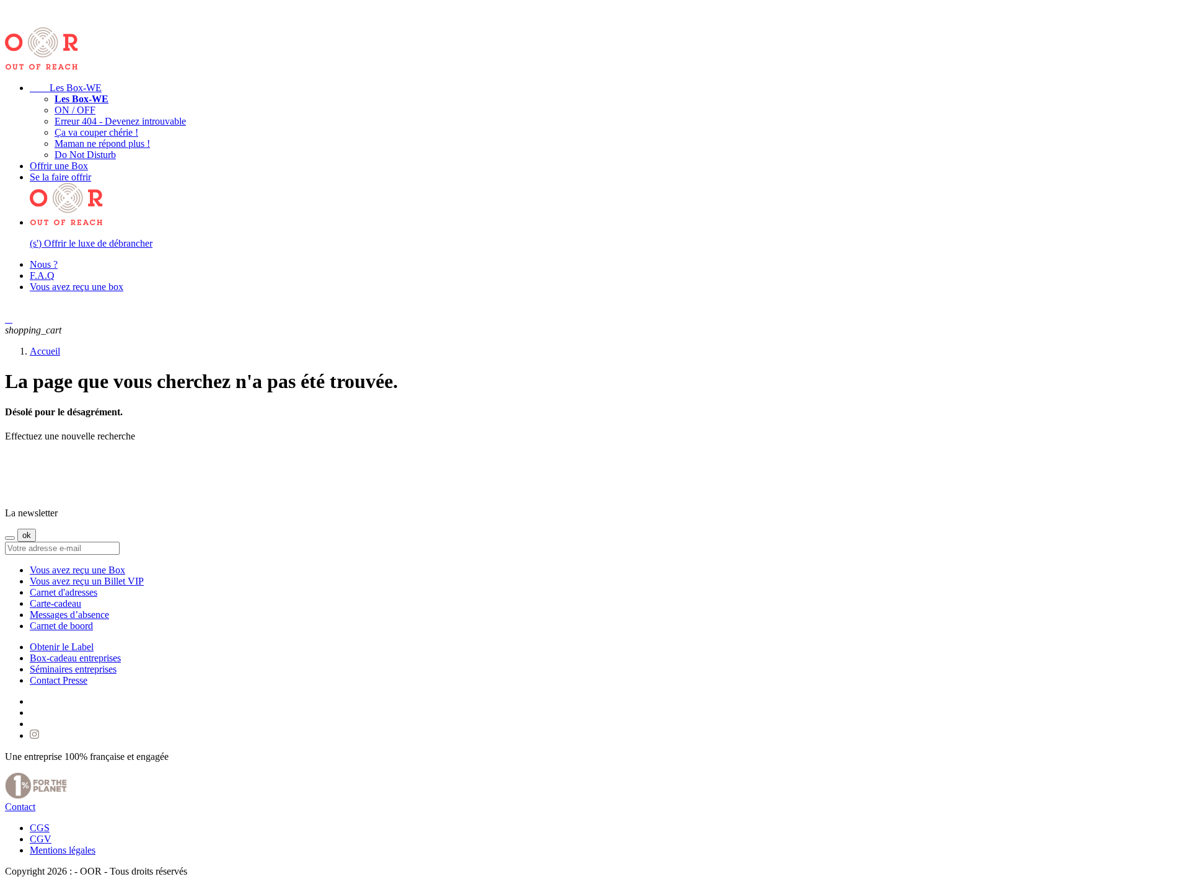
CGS (40, 828)
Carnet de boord (61, 625)
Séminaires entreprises (73, 669)
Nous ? (44, 264)
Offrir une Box (59, 166)
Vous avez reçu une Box (77, 570)
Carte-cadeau (55, 603)
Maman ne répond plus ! (102, 143)
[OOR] (42, 492)
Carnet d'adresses (63, 592)
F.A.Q (42, 275)
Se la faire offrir (60, 177)
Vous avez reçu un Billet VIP (87, 581)
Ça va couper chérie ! (96, 132)
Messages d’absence (69, 614)
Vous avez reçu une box (76, 286)
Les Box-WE (66, 87)
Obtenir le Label (62, 647)
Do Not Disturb (85, 154)
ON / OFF (75, 110)
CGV (40, 839)
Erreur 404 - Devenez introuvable (120, 121)
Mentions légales (62, 850)
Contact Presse (58, 680)
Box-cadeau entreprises (75, 658)
